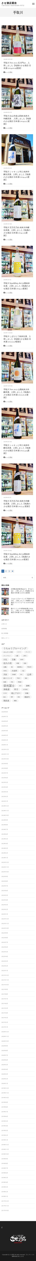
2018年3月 (4, 1187)
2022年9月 (4, 933)
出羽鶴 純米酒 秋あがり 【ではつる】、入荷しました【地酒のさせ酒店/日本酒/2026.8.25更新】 (22, 591)
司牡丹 (29, 667)
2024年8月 (4, 824)
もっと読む (9, 72)
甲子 (16, 689)
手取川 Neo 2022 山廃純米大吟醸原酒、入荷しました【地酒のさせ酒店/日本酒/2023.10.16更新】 (16, 393)
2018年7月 (4, 1168)
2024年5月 (4, 839)
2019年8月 (4, 1107)
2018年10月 (5, 1154)
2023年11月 (5, 867)
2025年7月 (4, 773)
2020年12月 (5, 1031)
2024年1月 (4, 857)
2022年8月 (4, 937)
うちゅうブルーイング (14, 648)
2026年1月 (4, 745)
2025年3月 (4, 792)
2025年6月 (4, 777)
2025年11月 (5, 754)
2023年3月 (4, 904)
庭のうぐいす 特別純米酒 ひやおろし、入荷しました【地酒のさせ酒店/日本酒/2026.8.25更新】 (22, 610)
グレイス (28, 652)
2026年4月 (4, 730)
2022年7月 (4, 942)
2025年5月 (4, 782)
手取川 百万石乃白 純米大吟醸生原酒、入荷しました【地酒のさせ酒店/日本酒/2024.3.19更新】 (16, 231)
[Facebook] (1, 1227)
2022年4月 (4, 956)
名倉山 (5, 670)
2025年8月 (4, 768)
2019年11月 (5, 1093)
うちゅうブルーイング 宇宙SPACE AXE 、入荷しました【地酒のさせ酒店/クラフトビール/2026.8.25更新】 (22, 601)
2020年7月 (4, 1055)
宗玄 (21, 674)
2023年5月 (4, 895)
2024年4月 (4, 843)
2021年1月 (4, 1027)
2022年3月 (4, 961)
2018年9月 (4, 1159)
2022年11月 (5, 923)
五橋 (13, 659)
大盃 (23, 670)
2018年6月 (4, 1173)
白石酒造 (25, 689)
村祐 (12, 682)
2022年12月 (5, 919)
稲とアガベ (15, 693)
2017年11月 (5, 1206)
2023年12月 (5, 862)
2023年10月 (5, 872)
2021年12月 (5, 975)
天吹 (5, 674)
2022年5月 (4, 952)
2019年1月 (4, 1140)
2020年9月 (4, 1046)
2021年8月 (4, 994)
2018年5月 (4, 1177)
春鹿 (4, 682)
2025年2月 (4, 796)
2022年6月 (4, 947)
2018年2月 (4, 1191)
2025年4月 (4, 787)
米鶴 (26, 693)
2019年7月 (4, 1111)
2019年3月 (4, 1130)
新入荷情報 (4, 633)
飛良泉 (6, 701)
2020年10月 (5, 1041)
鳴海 (15, 700)
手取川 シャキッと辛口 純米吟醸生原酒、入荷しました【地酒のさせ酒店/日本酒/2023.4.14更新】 (16, 449)
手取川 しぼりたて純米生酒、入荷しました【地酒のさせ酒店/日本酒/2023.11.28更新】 (17, 339)
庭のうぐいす (7, 678)
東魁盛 (19, 682)
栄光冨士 (9, 685)
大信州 (14, 671)
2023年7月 (4, 886)
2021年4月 (4, 1013)
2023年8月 (4, 881)
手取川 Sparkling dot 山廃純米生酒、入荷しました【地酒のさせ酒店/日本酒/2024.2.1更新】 (16, 286)
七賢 (17, 656)
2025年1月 (4, 801)
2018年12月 (5, 1144)
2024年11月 (5, 810)
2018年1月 (4, 1196)
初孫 (25, 663)
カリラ (19, 652)
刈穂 (17, 663)
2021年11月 (5, 980)
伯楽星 (21, 659)
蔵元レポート (5, 638)
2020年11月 (5, 1036)
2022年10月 (5, 928)
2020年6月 (4, 1060)
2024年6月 (4, 834)
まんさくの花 (8, 652)
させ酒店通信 (9, 2)
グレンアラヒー (7, 655)
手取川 (18, 678)
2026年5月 (4, 726)
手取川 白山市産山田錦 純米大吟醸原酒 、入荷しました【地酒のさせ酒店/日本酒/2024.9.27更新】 (17, 119)
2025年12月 (5, 749)
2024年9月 (4, 820)
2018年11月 (5, 1149)
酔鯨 (19, 697)
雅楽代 (27, 697)
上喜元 (24, 655)
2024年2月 (4, 853)
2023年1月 (4, 914)
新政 (26, 678)
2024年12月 (5, 806)
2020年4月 (4, 1069)
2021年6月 (4, 1003)
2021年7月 (4, 999)
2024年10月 (5, 815)
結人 (4, 697)
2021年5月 (4, 1008)
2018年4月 (4, 1182)
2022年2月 (4, 966)
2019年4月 (4, 1126)
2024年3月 (4, 848)
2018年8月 (4, 1163)
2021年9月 (4, 989)
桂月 (20, 685)
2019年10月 (5, 1097)
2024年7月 (4, 829)
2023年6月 (4, 890)
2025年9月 (4, 763)
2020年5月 (4, 1064)
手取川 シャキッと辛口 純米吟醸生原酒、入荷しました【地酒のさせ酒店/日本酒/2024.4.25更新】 (16, 175)
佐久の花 (7, 663)
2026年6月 (4, 721)
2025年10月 (5, 759)
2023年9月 (4, 876)
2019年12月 (5, 1088)
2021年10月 (5, 984)
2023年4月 (4, 900)
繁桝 (12, 697)
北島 (5, 667)
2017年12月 (5, 1201)
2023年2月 (4, 909)
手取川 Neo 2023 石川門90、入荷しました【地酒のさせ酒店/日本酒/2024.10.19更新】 (17, 65)
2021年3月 (4, 1017)
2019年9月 (4, 1102)
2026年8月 (4, 712)
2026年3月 (4, 735)
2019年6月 (4, 1116)
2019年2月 (4, 1135)
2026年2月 (4, 740)
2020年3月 (4, 1074)
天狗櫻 (14, 674)
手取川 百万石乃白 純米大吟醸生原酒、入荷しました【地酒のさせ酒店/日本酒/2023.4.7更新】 (17, 504)
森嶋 (27, 686)
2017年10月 (5, 1210)
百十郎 (5, 693)
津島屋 (6, 689)
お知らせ (4, 624)
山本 (29, 674)
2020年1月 (4, 1083)
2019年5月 (4, 1121)
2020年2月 (4, 1079)
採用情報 (4, 628)
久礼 (5, 659)
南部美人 (20, 667)
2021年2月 (4, 1022)
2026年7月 (4, 716)
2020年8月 (4, 1050)
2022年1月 (4, 970)
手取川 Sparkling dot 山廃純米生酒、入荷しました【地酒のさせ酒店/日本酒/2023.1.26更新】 (16, 557)
